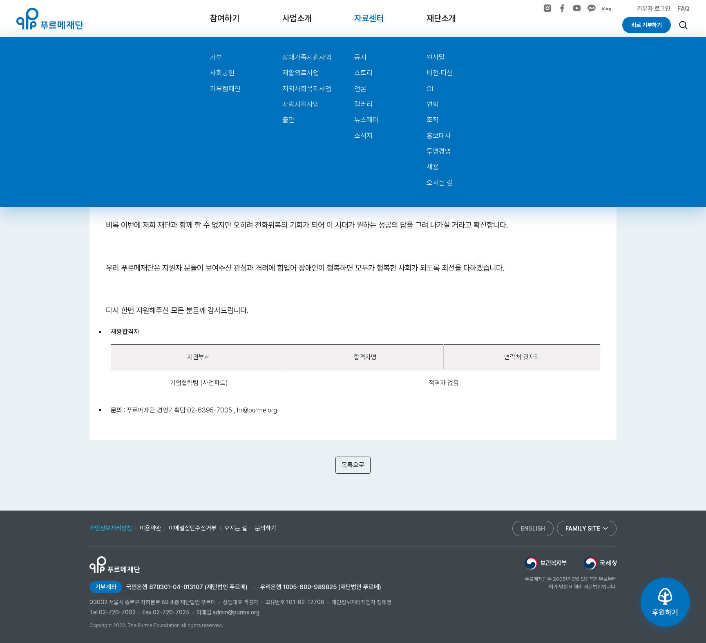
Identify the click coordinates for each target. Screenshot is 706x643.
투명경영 (439, 151)
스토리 (363, 73)
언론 (360, 89)
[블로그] (606, 8)
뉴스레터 (366, 120)
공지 (360, 57)
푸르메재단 (49, 18)
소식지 (363, 136)
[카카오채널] (591, 8)
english (533, 528)
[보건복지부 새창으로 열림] (546, 562)
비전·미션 (440, 73)
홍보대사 (439, 136)
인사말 (436, 57)
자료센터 (369, 18)
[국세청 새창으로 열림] (600, 562)
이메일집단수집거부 (193, 528)
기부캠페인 (225, 89)
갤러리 (363, 104)
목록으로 (353, 465)
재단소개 (441, 18)
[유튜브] (576, 8)
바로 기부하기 (646, 25)
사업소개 (297, 18)
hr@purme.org (257, 410)
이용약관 (150, 528)
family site (582, 528)
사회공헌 (222, 73)
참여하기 (224, 18)
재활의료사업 (300, 73)
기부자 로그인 (653, 8)
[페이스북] (562, 8)
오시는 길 (440, 183)
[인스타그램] (547, 8)
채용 (433, 167)
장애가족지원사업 (306, 57)
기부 (216, 57)
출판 (288, 120)
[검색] (683, 24)
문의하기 (265, 528)
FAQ (683, 8)
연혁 (433, 104)
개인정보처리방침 (110, 528)
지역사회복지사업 (306, 89)
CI (430, 89)
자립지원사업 (300, 104)
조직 (433, 120)
